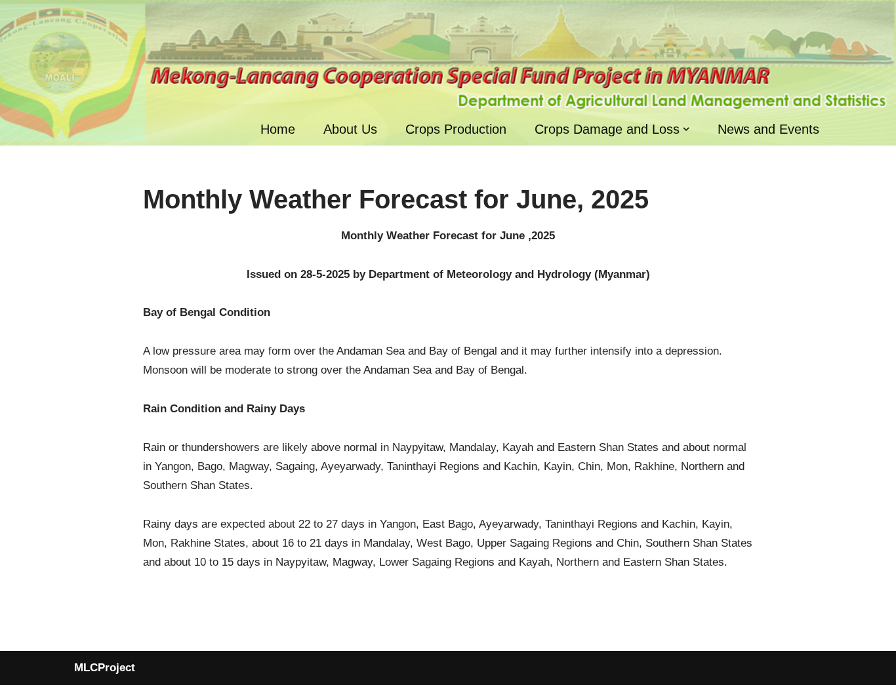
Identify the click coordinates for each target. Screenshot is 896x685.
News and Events (768, 129)
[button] (686, 129)
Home (277, 129)
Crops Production (455, 129)
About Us (350, 129)
